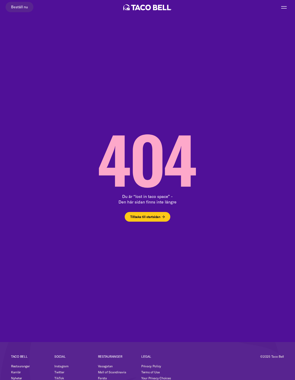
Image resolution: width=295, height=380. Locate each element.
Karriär (16, 372)
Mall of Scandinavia (112, 372)
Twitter (59, 372)
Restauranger (20, 366)
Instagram (61, 366)
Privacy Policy (151, 366)
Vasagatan (105, 366)
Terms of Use (150, 372)
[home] (147, 7)
